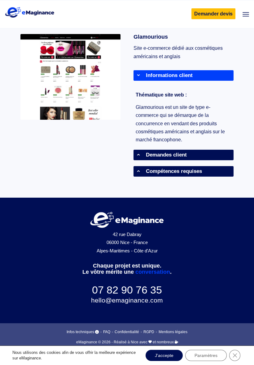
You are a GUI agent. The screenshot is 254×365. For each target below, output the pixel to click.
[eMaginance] (29, 14)
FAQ (106, 332)
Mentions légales (173, 332)
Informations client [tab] (169, 75)
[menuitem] (210, 14)
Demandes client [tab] (166, 155)
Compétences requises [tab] (174, 171)
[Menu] (246, 14)
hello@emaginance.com (127, 300)
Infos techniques (81, 332)
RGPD (148, 332)
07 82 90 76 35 (127, 290)
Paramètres (206, 355)
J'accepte (164, 355)
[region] (184, 117)
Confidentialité (127, 332)
